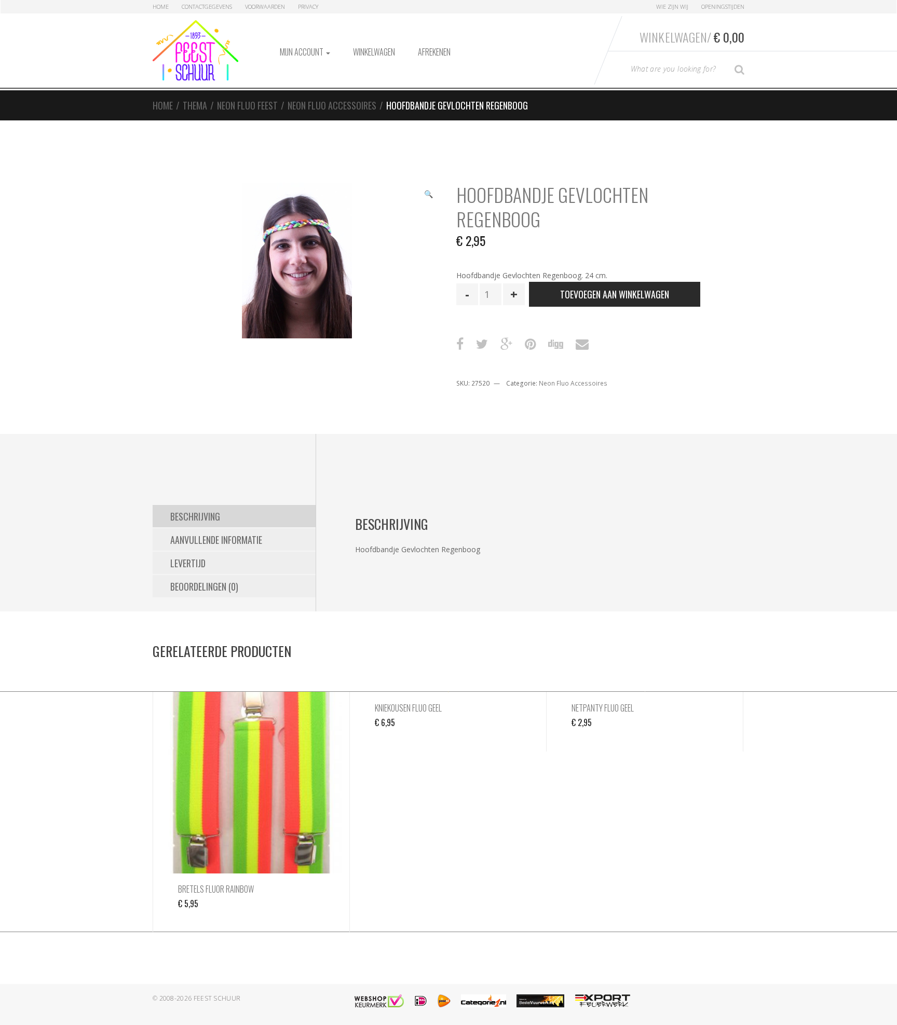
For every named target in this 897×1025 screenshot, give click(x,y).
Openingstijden (722, 6)
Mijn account (302, 52)
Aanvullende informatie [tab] (216, 539)
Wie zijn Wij (672, 6)
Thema (195, 105)
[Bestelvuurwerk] (540, 1000)
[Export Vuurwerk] (603, 1000)
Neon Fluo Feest (247, 105)
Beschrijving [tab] (195, 516)
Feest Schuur (217, 998)
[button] (428, 195)
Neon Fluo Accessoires (332, 105)
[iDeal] (420, 1000)
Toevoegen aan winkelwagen (614, 294)
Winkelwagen (374, 52)
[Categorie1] (483, 1000)
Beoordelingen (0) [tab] (204, 586)
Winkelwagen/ (692, 37)
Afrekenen (434, 52)
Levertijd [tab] (188, 563)
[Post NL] (444, 1000)
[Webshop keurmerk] (379, 1000)
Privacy (308, 6)
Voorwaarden (265, 6)
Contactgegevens (207, 6)
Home (161, 6)
